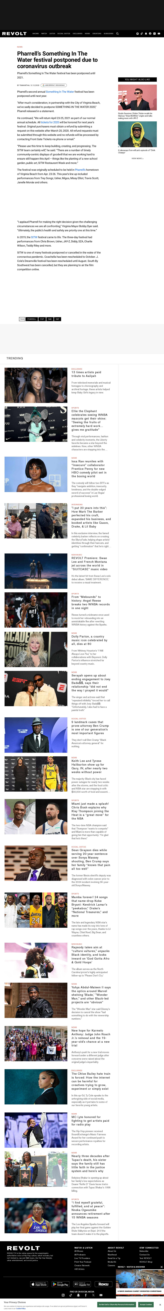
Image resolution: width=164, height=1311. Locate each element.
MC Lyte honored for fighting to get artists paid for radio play (90, 1120)
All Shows (78, 1251)
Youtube (159, 33)
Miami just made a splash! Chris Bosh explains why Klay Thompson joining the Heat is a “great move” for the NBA (90, 811)
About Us (112, 1251)
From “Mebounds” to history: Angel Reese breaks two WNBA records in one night (91, 602)
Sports (75, 408)
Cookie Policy (21, 1308)
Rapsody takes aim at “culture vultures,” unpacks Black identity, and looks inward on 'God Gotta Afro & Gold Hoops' (91, 954)
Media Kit (112, 1262)
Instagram (138, 33)
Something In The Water (60, 91)
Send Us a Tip (114, 1258)
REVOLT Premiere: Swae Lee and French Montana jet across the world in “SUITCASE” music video (89, 563)
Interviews (77, 504)
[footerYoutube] (101, 1297)
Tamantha (24, 85)
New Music (77, 555)
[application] (140, 1282)
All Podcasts (80, 1254)
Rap (57, 319)
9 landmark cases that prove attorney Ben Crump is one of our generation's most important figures (90, 727)
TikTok (142, 33)
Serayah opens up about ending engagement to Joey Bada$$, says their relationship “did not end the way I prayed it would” (91, 683)
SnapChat (146, 33)
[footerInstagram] (63, 1297)
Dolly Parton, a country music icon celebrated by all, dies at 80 (89, 640)
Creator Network (82, 1265)
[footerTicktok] (71, 1297)
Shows (36, 34)
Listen (52, 34)
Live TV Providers (82, 1258)
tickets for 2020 (50, 122)
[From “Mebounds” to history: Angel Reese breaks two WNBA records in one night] (36, 610)
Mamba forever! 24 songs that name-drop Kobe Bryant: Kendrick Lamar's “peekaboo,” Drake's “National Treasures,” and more (90, 906)
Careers (111, 1265)
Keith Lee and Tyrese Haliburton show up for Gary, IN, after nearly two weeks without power (89, 766)
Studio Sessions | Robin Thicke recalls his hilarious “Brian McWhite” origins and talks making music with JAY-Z (135, 115)
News (87, 34)
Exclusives (77, 34)
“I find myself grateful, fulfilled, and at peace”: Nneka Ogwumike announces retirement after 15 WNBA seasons (91, 1210)
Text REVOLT (146, 1258)
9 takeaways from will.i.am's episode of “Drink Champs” (136, 151)
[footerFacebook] (86, 1297)
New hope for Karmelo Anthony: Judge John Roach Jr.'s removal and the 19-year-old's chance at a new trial (91, 1038)
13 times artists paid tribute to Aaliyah (86, 374)
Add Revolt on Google (55, 85)
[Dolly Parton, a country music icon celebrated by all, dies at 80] (36, 649)
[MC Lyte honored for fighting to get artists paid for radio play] (36, 1130)
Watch (44, 34)
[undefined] (137, 97)
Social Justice (64, 34)
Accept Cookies (146, 1305)
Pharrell (31, 319)
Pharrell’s (80, 169)
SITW (34, 237)
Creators (96, 34)
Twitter (154, 33)
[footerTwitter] (93, 1297)
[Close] (160, 1304)
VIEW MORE (137, 158)
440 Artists (79, 1269)
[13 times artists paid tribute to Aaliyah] (36, 385)
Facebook (150, 33)
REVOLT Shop (146, 1262)
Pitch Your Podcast (82, 1262)
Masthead (112, 1254)
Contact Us (145, 1254)
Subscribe (108, 34)
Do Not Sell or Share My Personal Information (116, 1305)
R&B (50, 319)
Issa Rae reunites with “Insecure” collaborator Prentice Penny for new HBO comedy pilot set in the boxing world (89, 468)
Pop (42, 319)
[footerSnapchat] (78, 1297)
